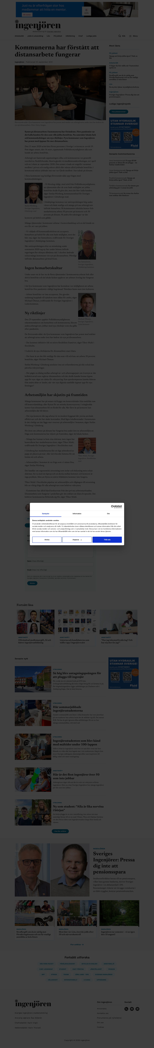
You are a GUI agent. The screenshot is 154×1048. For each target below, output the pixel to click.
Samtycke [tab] (45, 513)
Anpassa (76, 540)
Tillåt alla (107, 540)
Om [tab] (108, 513)
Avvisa (47, 540)
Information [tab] (77, 513)
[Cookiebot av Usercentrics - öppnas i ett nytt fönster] (113, 506)
